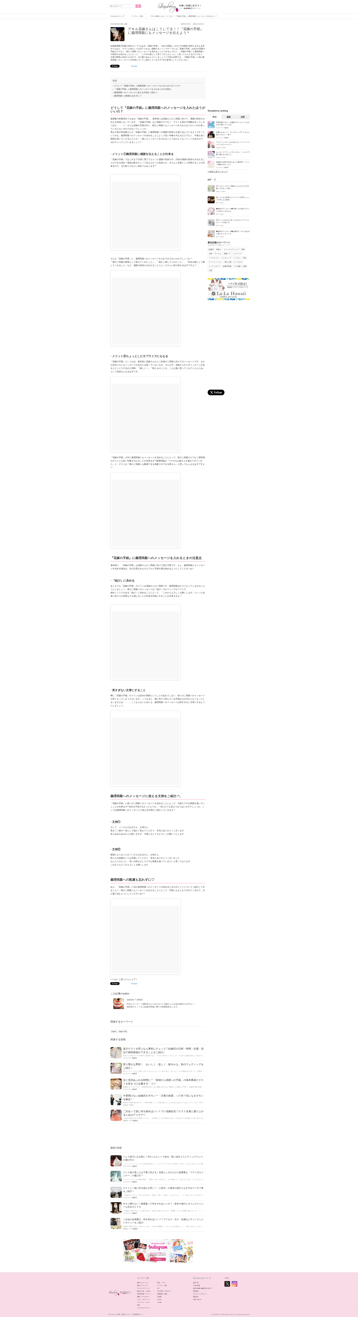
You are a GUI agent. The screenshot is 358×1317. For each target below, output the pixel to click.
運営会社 (196, 1296)
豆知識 (159, 1296)
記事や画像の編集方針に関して (203, 1288)
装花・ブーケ (161, 1282)
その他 (159, 1302)
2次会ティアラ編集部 (130, 1120)
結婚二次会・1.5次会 (143, 1291)
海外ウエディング (142, 1285)
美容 (138, 1305)
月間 (243, 117)
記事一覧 (196, 1282)
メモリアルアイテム (143, 1308)
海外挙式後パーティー (144, 1294)
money (159, 1299)
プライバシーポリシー (200, 1294)
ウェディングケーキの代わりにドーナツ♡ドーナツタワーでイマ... (233, 143)
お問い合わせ (197, 1299)
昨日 (215, 117)
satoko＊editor (135, 999)
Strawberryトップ (117, 16)
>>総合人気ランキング (218, 171)
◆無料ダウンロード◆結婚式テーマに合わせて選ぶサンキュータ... (233, 232)
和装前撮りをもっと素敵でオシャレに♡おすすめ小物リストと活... (233, 123)
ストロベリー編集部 (130, 1058)
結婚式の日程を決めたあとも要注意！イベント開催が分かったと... (233, 163)
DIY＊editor (220, 203)
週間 (229, 117)
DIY (158, 1288)
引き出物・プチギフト (164, 1291)
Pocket (134, 66)
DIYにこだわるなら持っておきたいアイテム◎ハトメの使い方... (232, 221)
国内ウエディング (142, 1282)
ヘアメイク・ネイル (143, 1302)
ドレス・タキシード (143, 1299)
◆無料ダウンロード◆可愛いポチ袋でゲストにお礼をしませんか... (233, 210)
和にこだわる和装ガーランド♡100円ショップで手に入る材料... (232, 198)
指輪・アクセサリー (143, 1296)
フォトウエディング (143, 1288)
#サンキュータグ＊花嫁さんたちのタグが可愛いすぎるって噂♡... (232, 187)
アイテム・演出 (137, 16)
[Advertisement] (158, 1135)
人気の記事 (196, 1285)
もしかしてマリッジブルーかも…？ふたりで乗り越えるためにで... (233, 153)
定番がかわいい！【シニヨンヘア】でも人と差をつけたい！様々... (233, 133)
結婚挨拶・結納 (162, 1294)
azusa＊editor (220, 191)
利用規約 (196, 1291)
